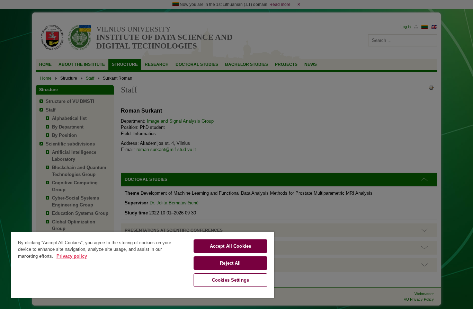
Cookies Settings (230, 280)
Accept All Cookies (230, 246)
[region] (142, 264)
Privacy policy (71, 256)
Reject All (230, 263)
